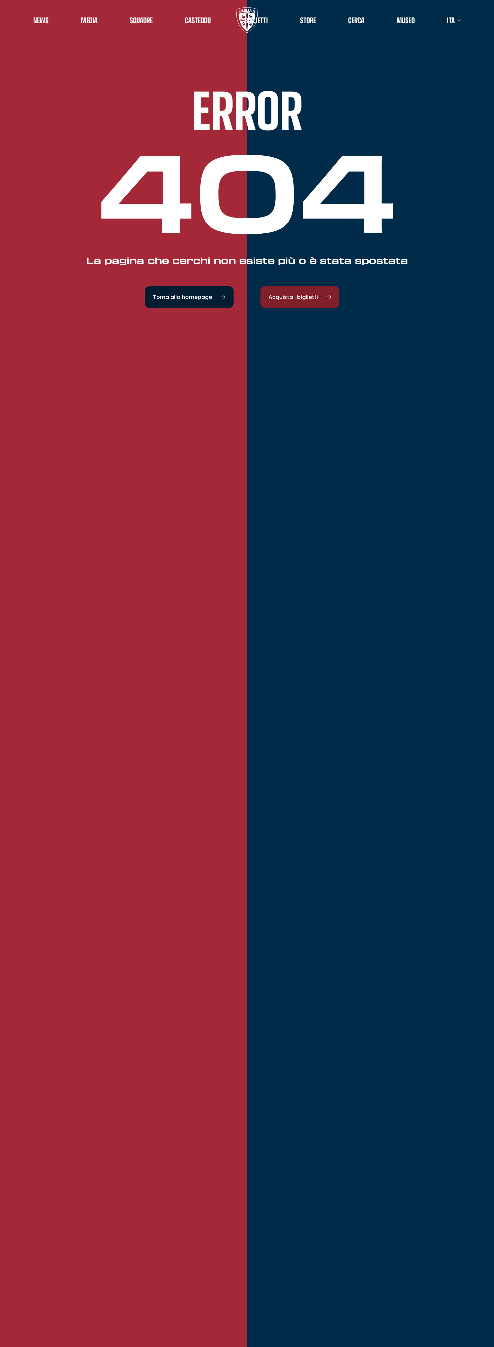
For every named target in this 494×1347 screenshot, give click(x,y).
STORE (308, 20)
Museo (406, 20)
